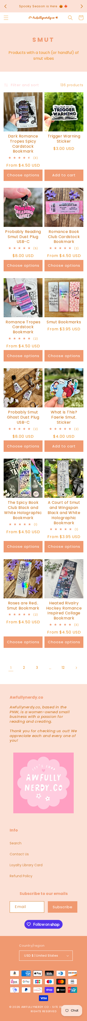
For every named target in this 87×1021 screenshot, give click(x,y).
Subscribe (62, 906)
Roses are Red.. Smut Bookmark (23, 606)
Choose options (23, 175)
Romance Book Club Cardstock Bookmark (64, 236)
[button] (6, 17)
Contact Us (19, 854)
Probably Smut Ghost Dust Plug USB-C (23, 417)
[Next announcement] (81, 6)
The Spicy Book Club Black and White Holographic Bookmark (23, 510)
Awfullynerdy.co (35, 1007)
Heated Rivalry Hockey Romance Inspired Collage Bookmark (64, 611)
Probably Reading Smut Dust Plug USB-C (23, 236)
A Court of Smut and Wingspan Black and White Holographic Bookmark (64, 512)
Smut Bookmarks (64, 322)
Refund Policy (21, 876)
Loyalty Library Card (26, 865)
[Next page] (76, 667)
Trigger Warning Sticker (64, 139)
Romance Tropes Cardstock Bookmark (23, 327)
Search (16, 843)
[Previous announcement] (5, 6)
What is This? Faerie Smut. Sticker (64, 417)
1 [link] (11, 667)
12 (63, 667)
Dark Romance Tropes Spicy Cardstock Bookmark (23, 144)
